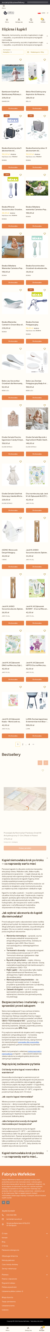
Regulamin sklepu (8, 1283)
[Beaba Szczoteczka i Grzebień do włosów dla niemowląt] (37, 247)
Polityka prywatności (9, 1287)
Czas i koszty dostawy (10, 1264)
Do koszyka (12, 108)
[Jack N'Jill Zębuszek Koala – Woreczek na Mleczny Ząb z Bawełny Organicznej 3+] (13, 700)
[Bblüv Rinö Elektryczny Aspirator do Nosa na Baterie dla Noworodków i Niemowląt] (37, 73)
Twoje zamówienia (9, 1302)
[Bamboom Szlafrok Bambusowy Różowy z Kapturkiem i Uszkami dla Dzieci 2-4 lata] (13, 73)
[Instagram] (3, 1202)
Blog (3, 1242)
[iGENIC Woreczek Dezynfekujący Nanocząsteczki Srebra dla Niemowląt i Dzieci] (13, 531)
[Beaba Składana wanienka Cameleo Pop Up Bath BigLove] (37, 188)
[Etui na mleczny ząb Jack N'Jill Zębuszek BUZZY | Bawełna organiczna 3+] (37, 474)
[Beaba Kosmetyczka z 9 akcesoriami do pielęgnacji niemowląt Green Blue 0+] (37, 129)
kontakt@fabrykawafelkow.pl (13, 2)
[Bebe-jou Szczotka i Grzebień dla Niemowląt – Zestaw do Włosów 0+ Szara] (13, 362)
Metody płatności (8, 1260)
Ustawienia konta (8, 1306)
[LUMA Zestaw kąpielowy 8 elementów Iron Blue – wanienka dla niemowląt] (37, 700)
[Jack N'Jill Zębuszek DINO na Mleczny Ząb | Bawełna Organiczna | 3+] (13, 644)
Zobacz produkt (25, 848)
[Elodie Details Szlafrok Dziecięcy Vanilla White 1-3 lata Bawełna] (13, 474)
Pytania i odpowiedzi (9, 1279)
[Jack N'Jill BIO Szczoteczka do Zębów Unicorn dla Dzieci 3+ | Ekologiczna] (13, 587)
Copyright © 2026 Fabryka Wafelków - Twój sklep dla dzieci (25, 1321)
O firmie (5, 1246)
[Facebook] (8, 1202)
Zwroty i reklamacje (9, 1269)
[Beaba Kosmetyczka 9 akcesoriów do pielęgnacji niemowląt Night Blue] (13, 129)
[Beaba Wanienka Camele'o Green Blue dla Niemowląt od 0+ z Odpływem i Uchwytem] (13, 303)
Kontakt (4, 1238)
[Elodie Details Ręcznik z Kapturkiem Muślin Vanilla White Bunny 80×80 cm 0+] (37, 418)
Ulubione (5, 1310)
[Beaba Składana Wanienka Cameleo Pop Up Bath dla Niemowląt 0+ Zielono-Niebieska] (13, 247)
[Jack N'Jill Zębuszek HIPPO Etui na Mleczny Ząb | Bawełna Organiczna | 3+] (37, 644)
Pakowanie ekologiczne (10, 1250)
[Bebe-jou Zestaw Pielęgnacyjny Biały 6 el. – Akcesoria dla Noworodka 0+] (37, 362)
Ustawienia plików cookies (11, 1291)
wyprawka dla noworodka (28, 1042)
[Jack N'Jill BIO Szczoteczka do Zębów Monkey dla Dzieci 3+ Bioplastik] (37, 531)
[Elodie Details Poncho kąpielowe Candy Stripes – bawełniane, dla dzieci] (13, 418)
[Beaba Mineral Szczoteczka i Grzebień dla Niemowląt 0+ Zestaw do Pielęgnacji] (13, 188)
